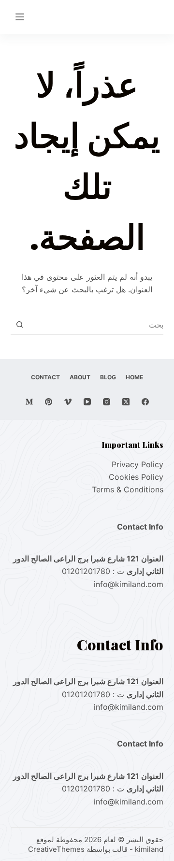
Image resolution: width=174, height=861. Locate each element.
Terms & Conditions (127, 489)
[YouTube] (87, 401)
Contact (45, 377)
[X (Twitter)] (126, 401)
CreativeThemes (56, 849)
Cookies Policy (136, 477)
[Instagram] (106, 401)
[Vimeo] (68, 401)
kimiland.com (139, 584)
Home (134, 377)
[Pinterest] (48, 401)
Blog (108, 377)
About (80, 377)
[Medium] (29, 401)
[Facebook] (145, 401)
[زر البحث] (20, 325)
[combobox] (96, 324)
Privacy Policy (137, 464)
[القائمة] (19, 17)
